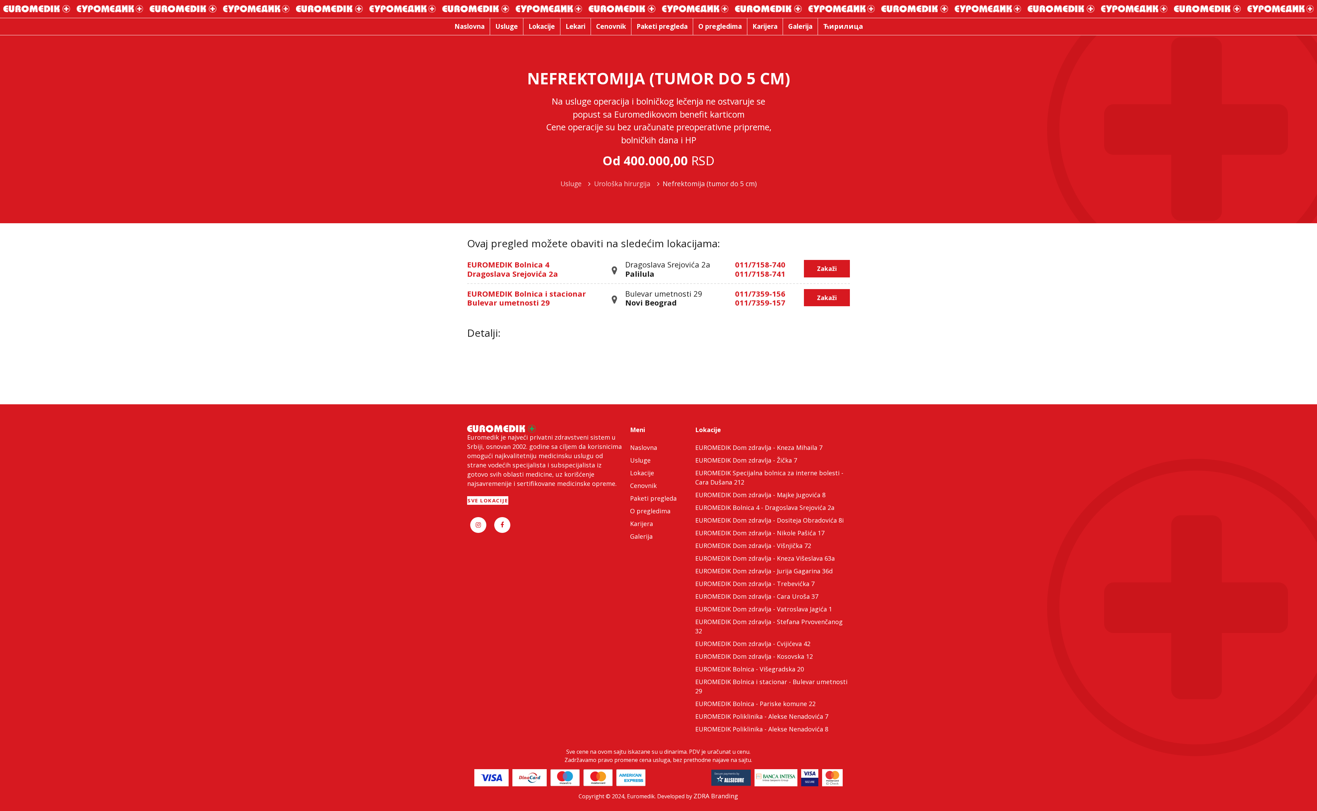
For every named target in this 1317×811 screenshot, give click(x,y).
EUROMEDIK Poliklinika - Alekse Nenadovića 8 (761, 729)
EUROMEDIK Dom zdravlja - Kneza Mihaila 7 (758, 447)
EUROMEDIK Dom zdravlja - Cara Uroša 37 (756, 596)
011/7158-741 (760, 273)
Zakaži (827, 268)
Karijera (641, 524)
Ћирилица (843, 26)
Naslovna (643, 447)
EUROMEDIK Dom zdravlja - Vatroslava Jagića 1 (763, 609)
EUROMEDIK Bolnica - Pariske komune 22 (755, 704)
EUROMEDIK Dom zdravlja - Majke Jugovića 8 (760, 495)
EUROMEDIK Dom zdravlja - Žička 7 (746, 460)
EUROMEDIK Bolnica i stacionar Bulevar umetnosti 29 (526, 298)
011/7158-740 (760, 264)
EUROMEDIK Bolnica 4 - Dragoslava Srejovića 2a (764, 507)
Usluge (640, 460)
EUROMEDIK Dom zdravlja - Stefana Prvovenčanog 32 (769, 626)
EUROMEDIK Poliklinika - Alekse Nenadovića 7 (761, 716)
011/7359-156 (760, 293)
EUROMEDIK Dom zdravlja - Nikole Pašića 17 (759, 533)
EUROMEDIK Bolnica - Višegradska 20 (749, 669)
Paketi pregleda (653, 498)
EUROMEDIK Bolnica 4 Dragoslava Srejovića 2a (512, 268)
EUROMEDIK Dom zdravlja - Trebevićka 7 (755, 584)
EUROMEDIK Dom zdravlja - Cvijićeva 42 (752, 644)
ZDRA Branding (715, 796)
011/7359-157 (760, 302)
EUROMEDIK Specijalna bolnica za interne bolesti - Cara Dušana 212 (769, 477)
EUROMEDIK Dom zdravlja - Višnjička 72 (753, 545)
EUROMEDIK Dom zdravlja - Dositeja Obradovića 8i (769, 520)
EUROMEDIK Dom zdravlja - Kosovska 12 (754, 656)
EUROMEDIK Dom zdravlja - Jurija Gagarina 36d (764, 571)
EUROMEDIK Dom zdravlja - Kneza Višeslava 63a (765, 558)
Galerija (641, 536)
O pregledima (650, 511)
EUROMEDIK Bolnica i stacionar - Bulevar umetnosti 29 (771, 686)
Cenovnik (643, 485)
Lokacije (642, 473)
